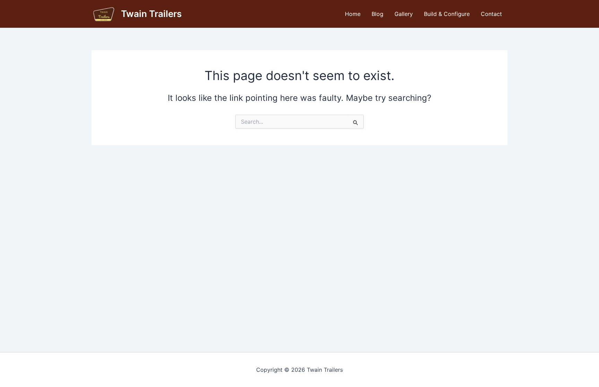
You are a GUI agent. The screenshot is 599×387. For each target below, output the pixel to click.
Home (353, 13)
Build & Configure (447, 13)
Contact (491, 13)
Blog (377, 13)
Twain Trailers (151, 13)
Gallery (403, 13)
